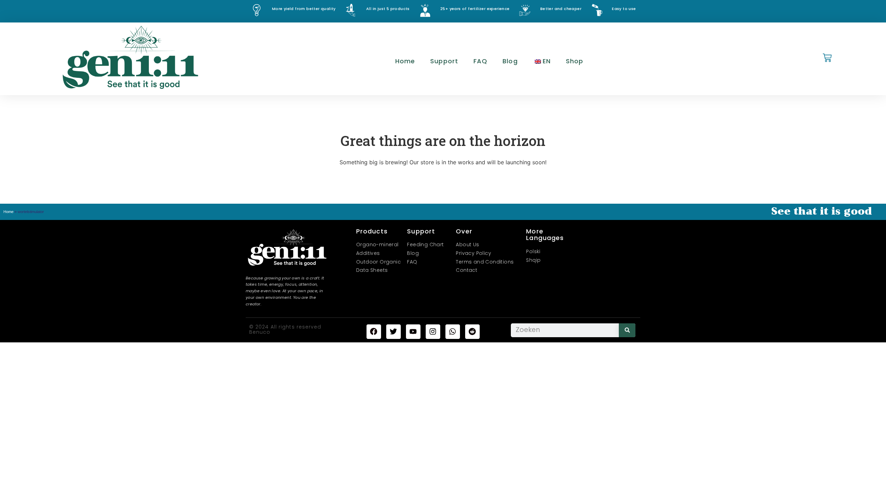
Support (444, 61)
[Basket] (827, 58)
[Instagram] (433, 331)
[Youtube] (413, 331)
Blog (510, 61)
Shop (574, 61)
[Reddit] (472, 331)
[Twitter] (393, 331)
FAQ (480, 61)
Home (405, 61)
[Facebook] (374, 331)
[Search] (627, 330)
